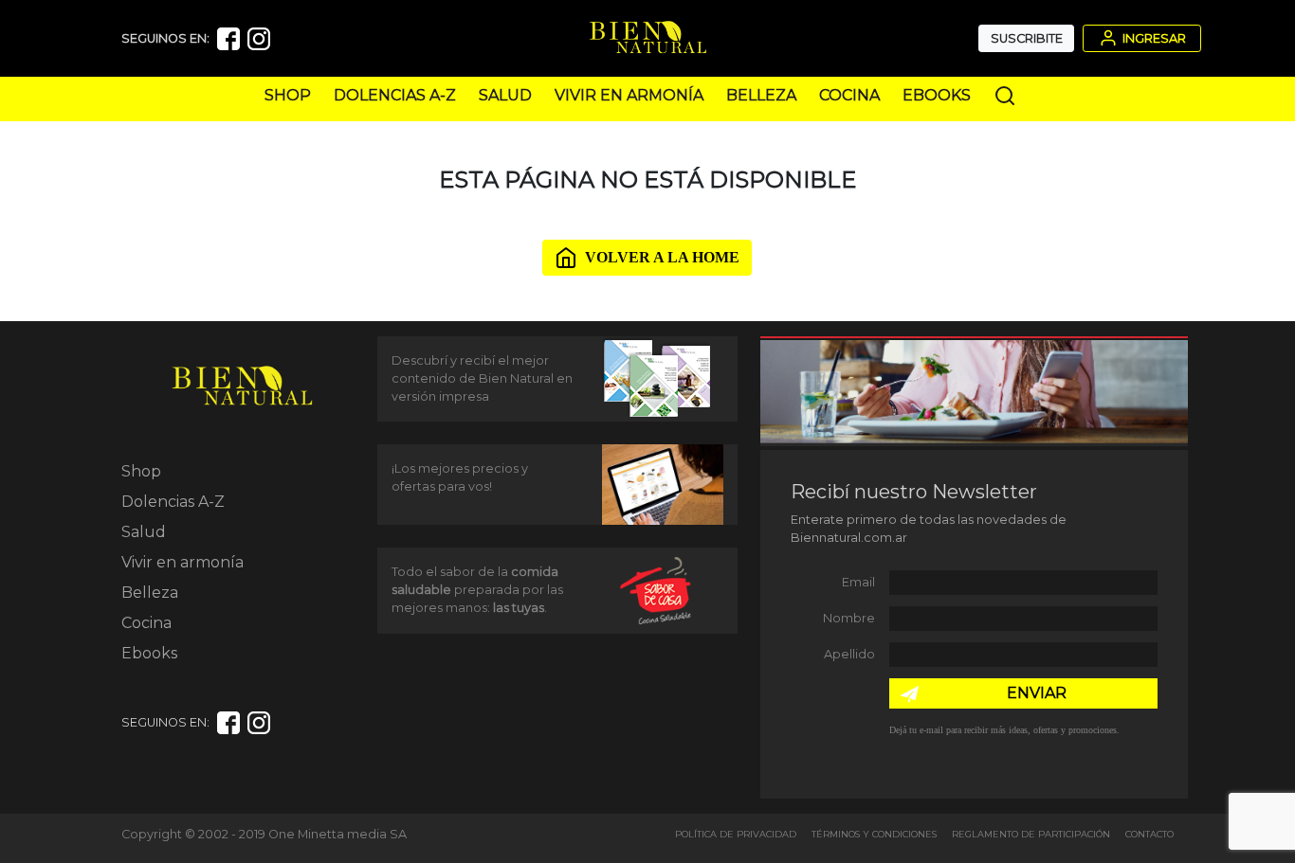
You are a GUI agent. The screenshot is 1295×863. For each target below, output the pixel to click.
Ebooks (937, 95)
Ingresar (1153, 38)
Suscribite (1027, 38)
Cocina (849, 95)
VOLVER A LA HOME (662, 257)
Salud (505, 95)
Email (858, 582)
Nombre (849, 618)
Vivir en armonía (629, 95)
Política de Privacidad (735, 834)
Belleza (761, 95)
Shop (287, 95)
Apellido (849, 654)
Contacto (1149, 834)
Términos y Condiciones (874, 834)
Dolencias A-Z (395, 95)
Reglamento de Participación (1031, 834)
